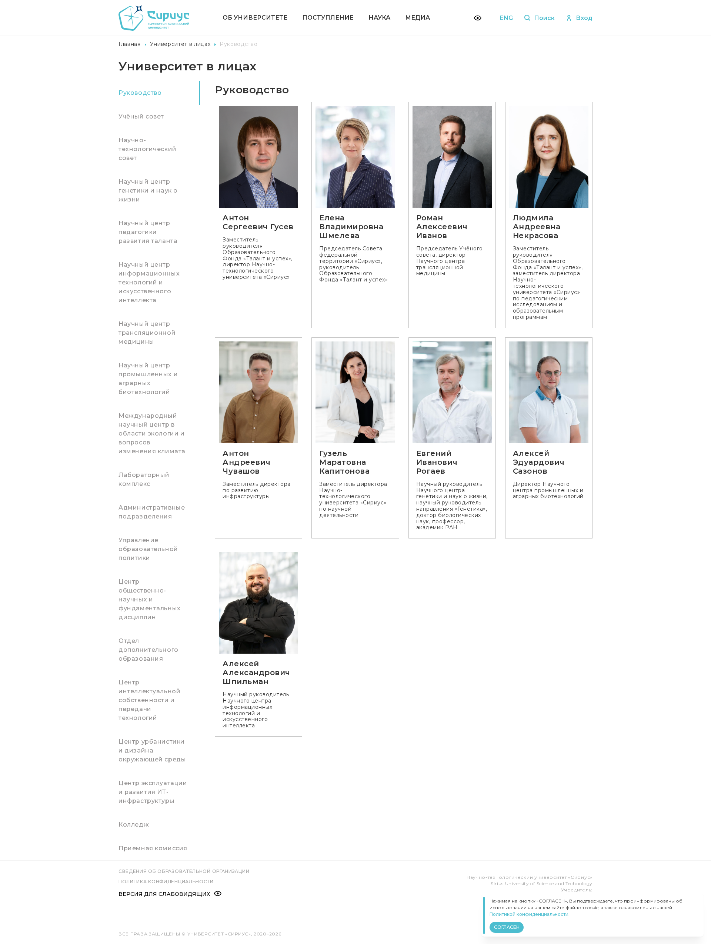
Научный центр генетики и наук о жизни (148, 190)
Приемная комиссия (152, 848)
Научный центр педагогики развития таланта (147, 232)
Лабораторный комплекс (144, 479)
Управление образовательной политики (148, 549)
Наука (379, 17)
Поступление (328, 17)
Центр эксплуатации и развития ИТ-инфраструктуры (152, 792)
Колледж (133, 824)
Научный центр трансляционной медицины (147, 332)
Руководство (140, 92)
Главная (129, 44)
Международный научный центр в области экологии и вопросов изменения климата (152, 433)
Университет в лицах (180, 44)
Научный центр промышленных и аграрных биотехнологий (148, 379)
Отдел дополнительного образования (148, 649)
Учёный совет (141, 116)
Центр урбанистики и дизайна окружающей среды (152, 750)
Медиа (417, 17)
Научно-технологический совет (147, 149)
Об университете (255, 17)
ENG (506, 17)
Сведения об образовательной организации (183, 871)
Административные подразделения (151, 512)
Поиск (544, 17)
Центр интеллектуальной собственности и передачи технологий (149, 700)
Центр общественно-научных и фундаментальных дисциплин (149, 599)
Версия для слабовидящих (164, 894)
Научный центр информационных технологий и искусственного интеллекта (149, 282)
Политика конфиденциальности (166, 881)
